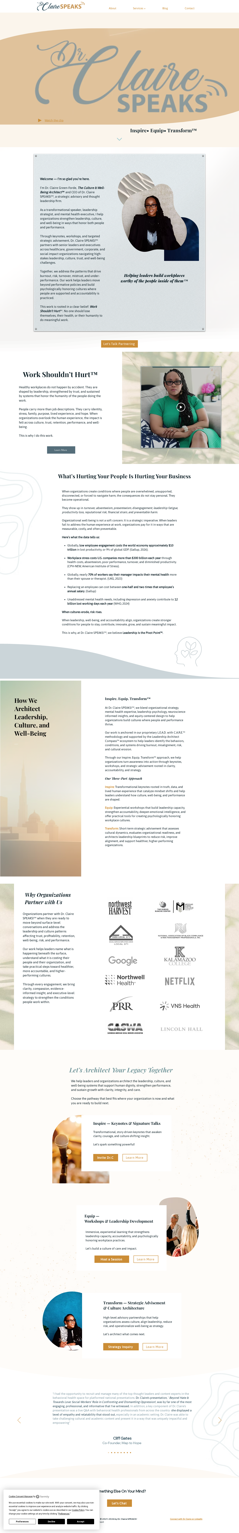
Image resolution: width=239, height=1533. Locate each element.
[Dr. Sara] (111, 1452)
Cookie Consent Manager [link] (21, 1496)
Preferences (22, 1521)
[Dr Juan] (117, 1452)
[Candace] (127, 1452)
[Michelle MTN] (121, 1452)
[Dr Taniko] (124, 1452)
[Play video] (181, 407)
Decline (51, 1521)
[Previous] (19, 1420)
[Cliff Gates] (108, 1452)
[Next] (220, 1420)
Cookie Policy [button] (78, 1510)
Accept (80, 1521)
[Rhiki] (130, 1452)
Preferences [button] (63, 1514)
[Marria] (114, 1452)
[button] (54, 120)
